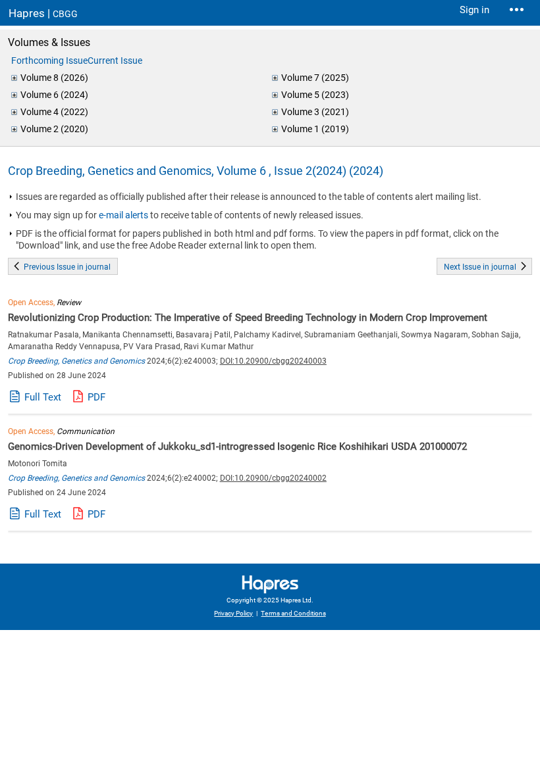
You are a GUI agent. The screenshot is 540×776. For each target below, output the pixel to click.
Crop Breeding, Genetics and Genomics (76, 361)
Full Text (42, 397)
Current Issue (115, 60)
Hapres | (43, 13)
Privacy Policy (233, 613)
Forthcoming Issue (49, 60)
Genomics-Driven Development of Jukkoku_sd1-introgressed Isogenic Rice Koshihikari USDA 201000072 (237, 446)
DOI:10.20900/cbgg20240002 (273, 478)
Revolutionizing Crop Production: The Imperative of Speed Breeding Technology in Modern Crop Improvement (247, 318)
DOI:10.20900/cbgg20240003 (273, 361)
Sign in (474, 10)
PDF (96, 397)
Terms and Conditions (293, 613)
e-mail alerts (123, 215)
